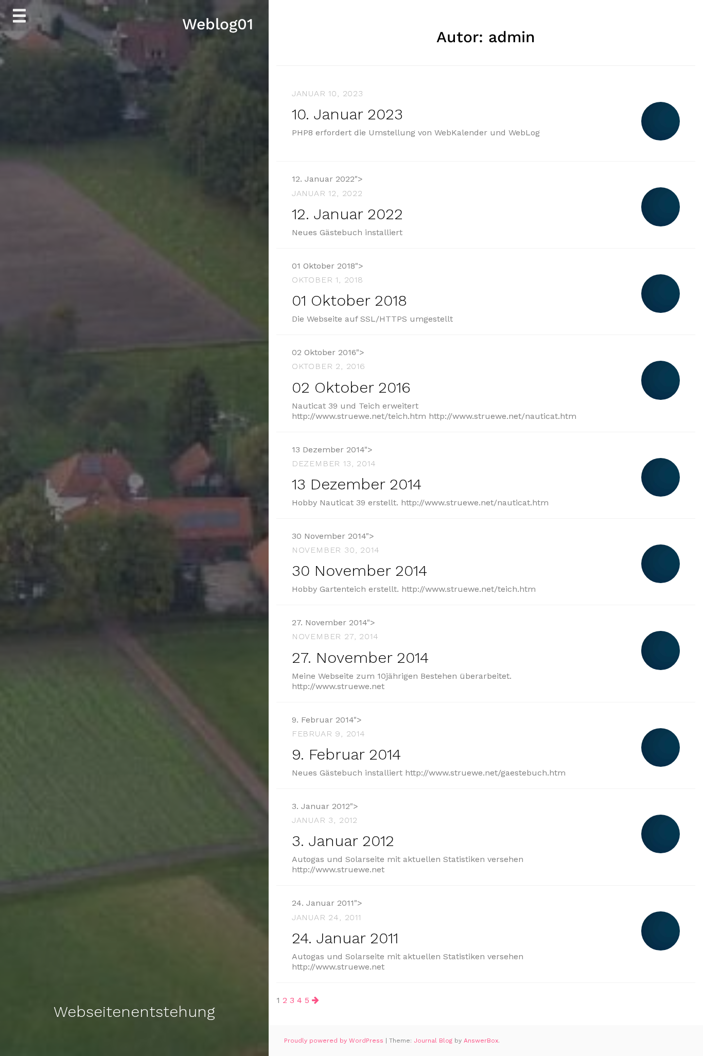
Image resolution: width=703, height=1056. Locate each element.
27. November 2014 (360, 657)
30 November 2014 (359, 570)
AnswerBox (481, 1040)
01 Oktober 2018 (349, 300)
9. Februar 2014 (346, 754)
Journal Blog (434, 1040)
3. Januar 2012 (343, 841)
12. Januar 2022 (347, 214)
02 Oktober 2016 (351, 387)
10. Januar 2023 (347, 114)
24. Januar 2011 (345, 938)
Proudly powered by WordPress (334, 1040)
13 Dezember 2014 (356, 484)
